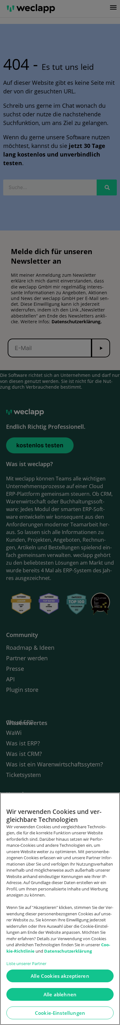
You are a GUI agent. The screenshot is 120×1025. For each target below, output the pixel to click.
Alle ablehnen (60, 994)
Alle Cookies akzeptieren (60, 976)
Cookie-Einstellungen (60, 1013)
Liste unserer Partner (26, 963)
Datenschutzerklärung (68, 951)
